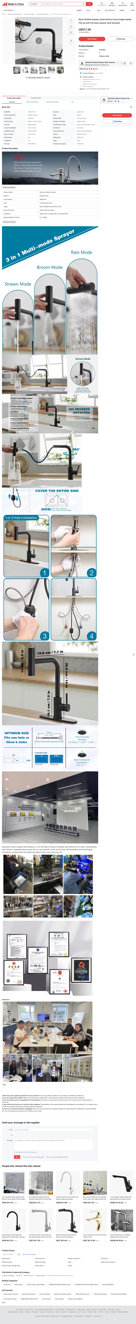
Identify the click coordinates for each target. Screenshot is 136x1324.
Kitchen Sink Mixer (108, 1284)
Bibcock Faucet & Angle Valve (11, 1266)
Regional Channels (92, 1309)
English (21, 1312)
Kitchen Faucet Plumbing (118, 1294)
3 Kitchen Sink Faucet (100, 1294)
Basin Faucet (19, 1284)
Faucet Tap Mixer (44, 1294)
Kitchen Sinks (39, 1266)
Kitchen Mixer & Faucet (42, 14)
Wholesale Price (71, 1309)
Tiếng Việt (113, 1312)
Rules (132, 10)
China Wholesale (59, 1309)
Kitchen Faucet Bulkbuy (75, 1299)
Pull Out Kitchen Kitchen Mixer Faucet (61, 14)
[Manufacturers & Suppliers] (13, 4)
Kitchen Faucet (39, 1258)
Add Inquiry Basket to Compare (39, 77)
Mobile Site (111, 1309)
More (3, 1302)
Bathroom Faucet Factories (62, 1294)
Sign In (82, 89)
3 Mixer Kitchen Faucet (82, 1294)
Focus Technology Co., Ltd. (55, 1316)
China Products (29, 1309)
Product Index (102, 1309)
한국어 (84, 1312)
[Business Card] (131, 107)
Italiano (58, 1312)
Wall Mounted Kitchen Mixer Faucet (60, 1284)
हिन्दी (95, 1312)
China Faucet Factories (11, 1294)
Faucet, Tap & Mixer (29, 14)
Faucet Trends (59, 1299)
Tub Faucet (7, 1284)
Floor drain (104, 1258)
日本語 (90, 1312)
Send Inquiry (92, 39)
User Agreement (79, 1316)
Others (70, 1266)
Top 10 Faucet (46, 1299)
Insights (118, 1309)
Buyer (88, 10)
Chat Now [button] (121, 39)
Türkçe (107, 1312)
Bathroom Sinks (7, 1262)
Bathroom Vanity (40, 1262)
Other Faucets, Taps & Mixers (36, 1284)
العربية (78, 1312)
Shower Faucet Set (74, 1258)
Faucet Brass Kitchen (10, 1299)
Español (28, 1312)
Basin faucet (6, 1258)
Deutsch (64, 1312)
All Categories (9, 10)
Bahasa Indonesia (123, 1312)
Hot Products (19, 1309)
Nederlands (72, 1312)
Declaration (89, 1316)
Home (3, 14)
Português (35, 1312)
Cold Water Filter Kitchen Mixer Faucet (86, 1284)
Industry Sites (80, 1309)
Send (17, 1157)
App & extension (110, 10)
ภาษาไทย (100, 1312)
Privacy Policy (97, 1316)
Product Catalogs (30, 1254)
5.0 (109, 101)
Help (98, 10)
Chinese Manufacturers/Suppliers (44, 1309)
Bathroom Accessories (108, 1262)
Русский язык (50, 1312)
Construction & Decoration (14, 14)
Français (42, 1312)
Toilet (69, 1262)
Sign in (132, 5)
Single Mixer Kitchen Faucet (29, 1299)
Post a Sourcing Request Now (57, 1157)
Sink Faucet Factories (28, 1294)
